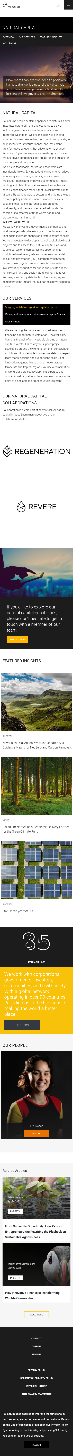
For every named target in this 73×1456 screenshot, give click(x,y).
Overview (8, 37)
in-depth (15, 1211)
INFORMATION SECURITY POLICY (36, 1378)
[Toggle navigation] (68, 5)
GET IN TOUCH (17, 639)
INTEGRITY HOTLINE (36, 1386)
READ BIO (36, 1133)
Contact (36, 1338)
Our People (9, 42)
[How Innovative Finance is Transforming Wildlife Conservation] (36, 1268)
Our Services (27, 37)
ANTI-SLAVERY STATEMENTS (36, 1394)
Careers (36, 1346)
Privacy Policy (36, 1370)
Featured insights (51, 37)
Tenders (36, 1354)
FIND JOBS (22, 1025)
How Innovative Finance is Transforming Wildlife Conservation (32, 1295)
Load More (36, 1314)
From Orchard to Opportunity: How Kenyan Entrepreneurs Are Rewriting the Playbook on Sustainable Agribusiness (35, 1231)
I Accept (36, 1444)
